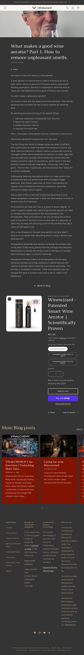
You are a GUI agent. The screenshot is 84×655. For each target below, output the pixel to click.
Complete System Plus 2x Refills (62, 362)
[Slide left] (37, 507)
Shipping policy (35, 650)
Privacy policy (67, 648)
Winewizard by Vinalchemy (26, 648)
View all (79, 429)
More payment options (63, 404)
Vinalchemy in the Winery (13, 564)
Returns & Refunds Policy (13, 545)
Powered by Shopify (42, 648)
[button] (5, 7)
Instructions (10, 557)
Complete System (58, 349)
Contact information (48, 650)
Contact (9, 528)
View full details (69, 412)
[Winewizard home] (45, 7)
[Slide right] (47, 507)
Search (9, 571)
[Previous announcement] (4, 2)
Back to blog (43, 286)
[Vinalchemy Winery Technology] (34, 7)
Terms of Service (12, 538)
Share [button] (15, 69)
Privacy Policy (11, 533)
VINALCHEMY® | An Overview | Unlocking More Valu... (19, 465)
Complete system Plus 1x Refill (62, 355)
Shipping (62, 338)
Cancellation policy (64, 650)
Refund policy (56, 648)
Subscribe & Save (13, 552)
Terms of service (21, 650)
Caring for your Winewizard (54, 463)
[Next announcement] (79, 2)
